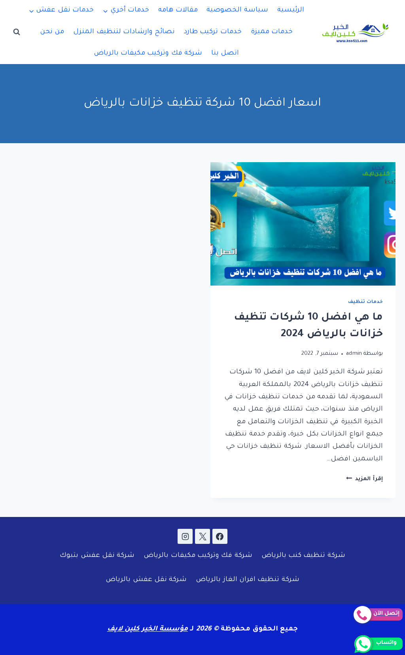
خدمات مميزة (272, 32)
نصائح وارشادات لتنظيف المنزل (124, 32)
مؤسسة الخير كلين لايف (147, 629)
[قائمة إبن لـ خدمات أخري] (126, 10)
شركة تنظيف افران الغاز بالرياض (247, 580)
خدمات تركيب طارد (213, 32)
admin (354, 354)
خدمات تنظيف (365, 302)
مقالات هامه (177, 10)
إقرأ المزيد (364, 479)
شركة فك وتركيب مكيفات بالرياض (148, 53)
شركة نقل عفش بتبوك (97, 556)
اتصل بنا (225, 53)
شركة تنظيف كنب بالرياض (303, 556)
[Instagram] (185, 536)
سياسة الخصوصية (237, 10)
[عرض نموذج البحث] (16, 32)
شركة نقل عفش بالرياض (146, 580)
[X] (202, 536)
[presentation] (303, 224)
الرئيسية (290, 10)
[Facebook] (219, 536)
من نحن (52, 32)
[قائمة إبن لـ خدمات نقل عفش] (61, 10)
